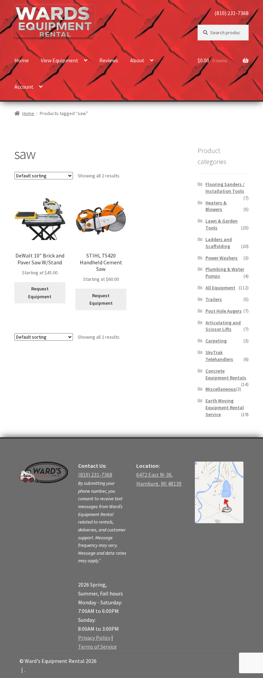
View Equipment (59, 60)
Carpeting (216, 341)
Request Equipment (39, 293)
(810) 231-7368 (231, 13)
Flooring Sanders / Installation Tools (225, 187)
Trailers (213, 299)
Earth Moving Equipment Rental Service (224, 407)
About (137, 60)
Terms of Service (97, 646)
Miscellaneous (220, 389)
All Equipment (220, 288)
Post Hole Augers (223, 311)
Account (24, 86)
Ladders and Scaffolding (218, 242)
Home (21, 60)
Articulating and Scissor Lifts (223, 325)
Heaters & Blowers (216, 206)
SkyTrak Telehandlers (219, 355)
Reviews (108, 60)
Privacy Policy (94, 637)
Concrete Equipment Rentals (225, 374)
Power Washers (221, 258)
